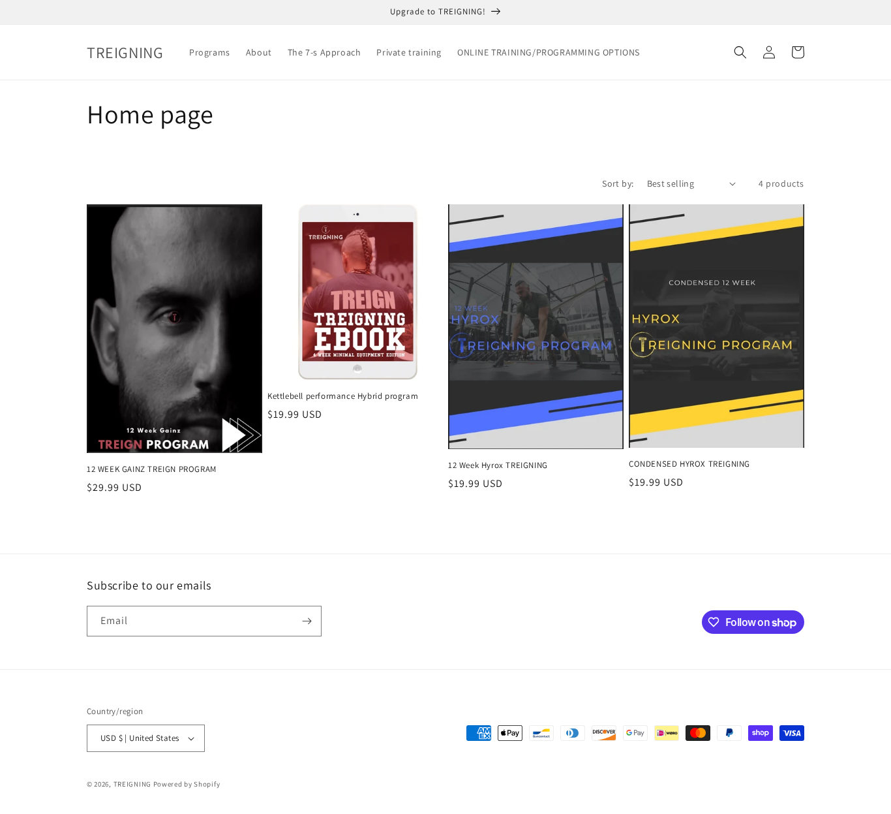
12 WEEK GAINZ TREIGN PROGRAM (152, 469)
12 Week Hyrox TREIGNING (498, 465)
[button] (740, 52)
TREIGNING (132, 784)
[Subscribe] (306, 621)
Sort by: (617, 183)
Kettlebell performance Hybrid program (342, 396)
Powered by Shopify (186, 784)
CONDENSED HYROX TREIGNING (689, 464)
